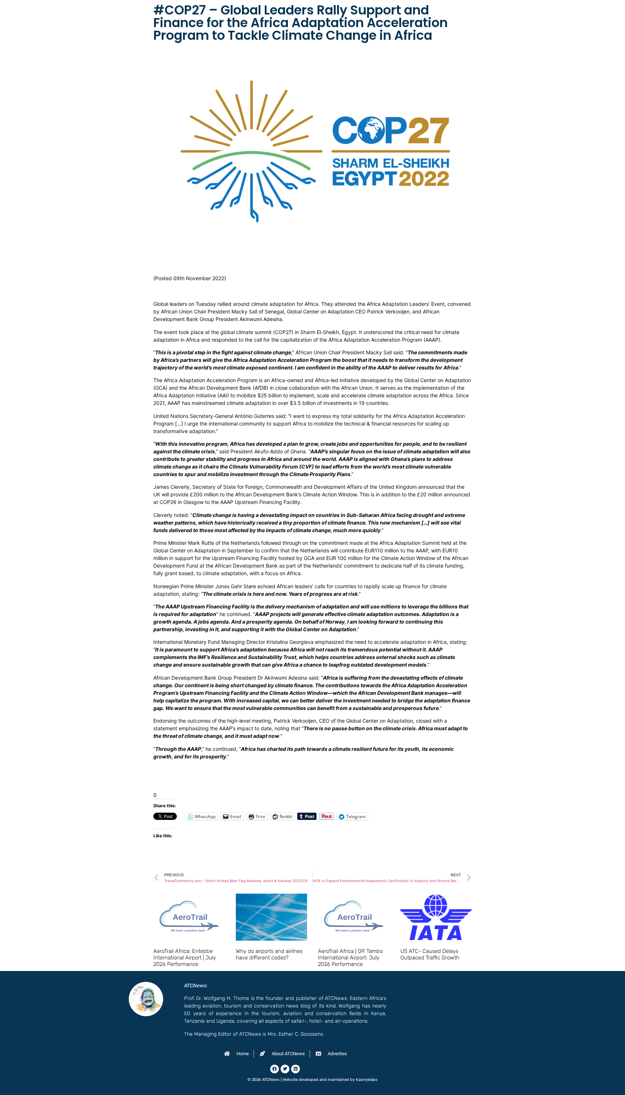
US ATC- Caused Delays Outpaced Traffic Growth (429, 954)
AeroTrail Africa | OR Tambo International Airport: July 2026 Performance (350, 957)
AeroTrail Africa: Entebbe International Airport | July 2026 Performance (184, 957)
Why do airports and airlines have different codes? (269, 954)
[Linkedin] (295, 1069)
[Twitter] (285, 1069)
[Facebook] (274, 1069)
